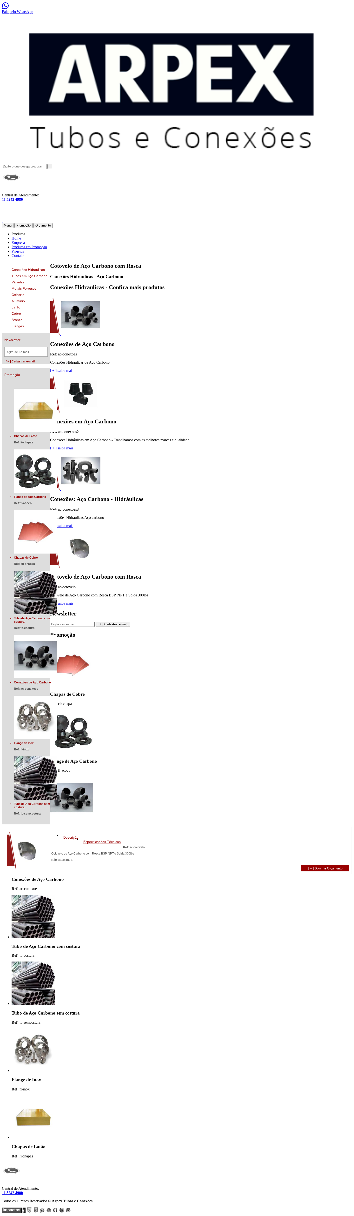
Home (16, 238)
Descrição (71, 837)
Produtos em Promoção (29, 247)
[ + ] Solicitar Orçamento (325, 868)
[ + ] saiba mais (61, 370)
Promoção (23, 225)
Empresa (18, 243)
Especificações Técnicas (102, 842)
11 (12, 199)
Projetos (18, 251)
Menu (8, 225)
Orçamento (43, 225)
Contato (18, 256)
